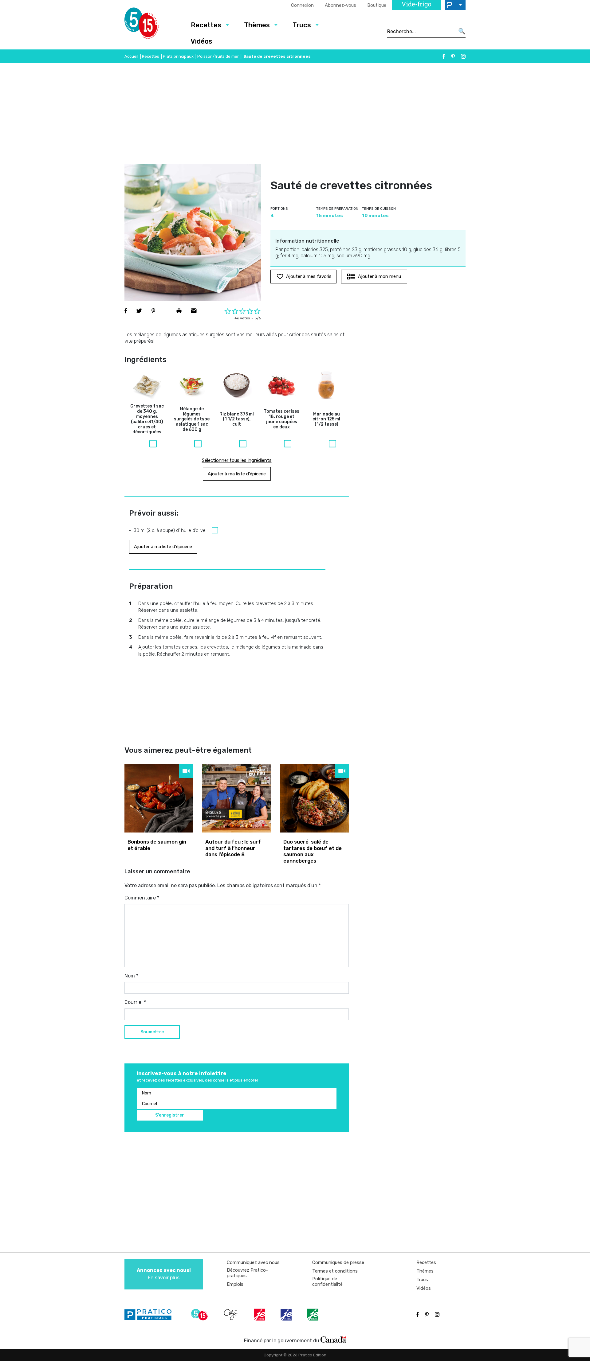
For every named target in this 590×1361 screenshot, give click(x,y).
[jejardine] (313, 1314)
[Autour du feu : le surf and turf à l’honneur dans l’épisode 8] (236, 798)
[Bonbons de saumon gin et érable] (158, 798)
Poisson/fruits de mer (218, 56)
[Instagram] (463, 56)
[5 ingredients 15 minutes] (151, 24)
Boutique (376, 5)
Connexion (302, 5)
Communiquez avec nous (253, 1262)
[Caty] (231, 1314)
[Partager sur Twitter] (139, 310)
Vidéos (201, 41)
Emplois (235, 1284)
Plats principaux (178, 56)
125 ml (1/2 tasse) (326, 419)
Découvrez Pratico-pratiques (247, 1272)
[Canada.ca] (333, 1339)
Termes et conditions (335, 1271)
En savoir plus (164, 1274)
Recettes (206, 25)
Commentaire (141, 898)
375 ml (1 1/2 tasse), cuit (236, 419)
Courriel (135, 1002)
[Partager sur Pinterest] (153, 310)
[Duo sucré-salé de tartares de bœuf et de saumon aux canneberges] (314, 798)
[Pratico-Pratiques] (150, 1314)
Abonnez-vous (340, 5)
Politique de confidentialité (327, 1281)
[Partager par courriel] (194, 310)
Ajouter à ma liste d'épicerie (237, 474)
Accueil (131, 56)
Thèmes (257, 25)
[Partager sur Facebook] (125, 310)
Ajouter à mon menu (379, 276)
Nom (131, 976)
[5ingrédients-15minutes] (200, 1314)
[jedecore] (287, 1314)
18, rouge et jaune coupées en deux (281, 419)
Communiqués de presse (338, 1262)
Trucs (302, 25)
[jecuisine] (260, 1314)
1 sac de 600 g (192, 419)
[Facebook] (443, 56)
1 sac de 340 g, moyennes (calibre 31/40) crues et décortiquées (147, 419)
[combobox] (420, 31)
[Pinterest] (453, 56)
